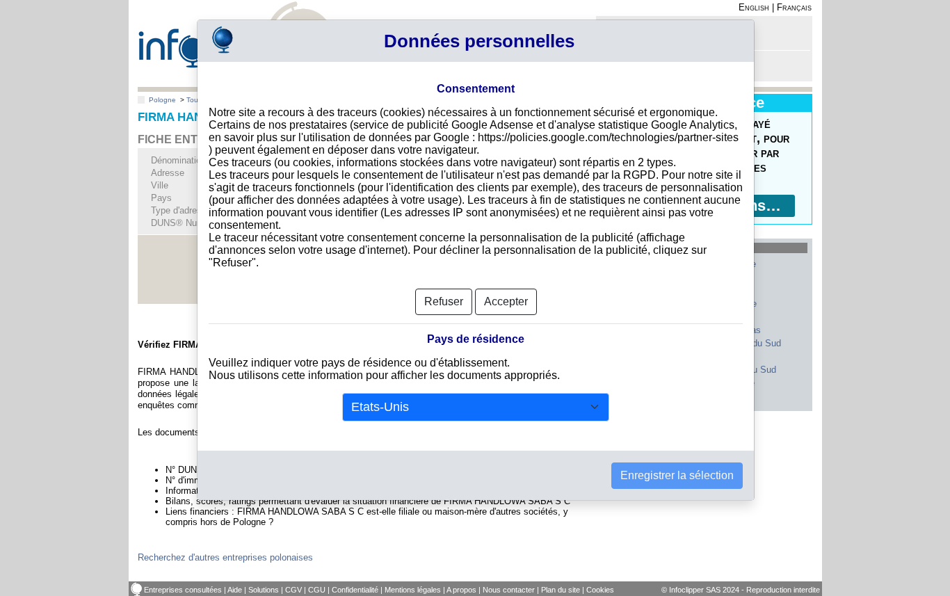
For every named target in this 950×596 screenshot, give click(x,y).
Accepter (506, 301)
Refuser (443, 301)
